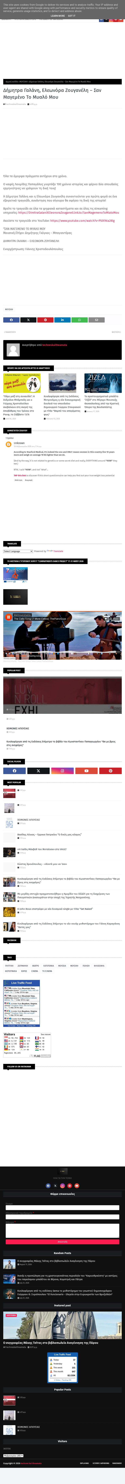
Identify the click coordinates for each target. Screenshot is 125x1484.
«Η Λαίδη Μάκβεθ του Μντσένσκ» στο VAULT (42, 849)
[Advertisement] (62, 49)
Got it (72, 16)
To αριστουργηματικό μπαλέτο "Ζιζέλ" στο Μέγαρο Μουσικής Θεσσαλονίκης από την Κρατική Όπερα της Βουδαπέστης (101, 402)
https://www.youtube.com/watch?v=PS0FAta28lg (82, 221)
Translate (58, 551)
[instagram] (62, 771)
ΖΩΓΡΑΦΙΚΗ (23, 966)
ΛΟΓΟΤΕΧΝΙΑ (48, 966)
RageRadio (117, 1463)
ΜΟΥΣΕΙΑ (62, 966)
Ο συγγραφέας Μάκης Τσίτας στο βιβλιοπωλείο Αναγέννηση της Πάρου (56, 1261)
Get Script (11, 1026)
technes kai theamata (31, 1463)
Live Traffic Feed (21, 983)
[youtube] (86, 771)
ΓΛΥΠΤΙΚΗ (9, 966)
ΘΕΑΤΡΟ (35, 966)
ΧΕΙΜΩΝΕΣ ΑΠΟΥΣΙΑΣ (18, 728)
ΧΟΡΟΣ (24, 971)
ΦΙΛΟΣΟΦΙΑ (99, 966)
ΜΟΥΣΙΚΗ (24, 82)
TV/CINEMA (47, 971)
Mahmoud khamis (9, 661)
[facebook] (14, 771)
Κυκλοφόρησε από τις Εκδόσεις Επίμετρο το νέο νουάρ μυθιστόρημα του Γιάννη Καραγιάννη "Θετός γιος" (68, 925)
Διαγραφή (28, 480)
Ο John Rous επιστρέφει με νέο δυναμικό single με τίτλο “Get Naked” (55, 908)
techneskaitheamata (16, 104)
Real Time (20, 1026)
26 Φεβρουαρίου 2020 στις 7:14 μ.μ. (28, 446)
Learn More (58, 16)
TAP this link (20, 475)
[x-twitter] (38, 771)
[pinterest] (110, 771)
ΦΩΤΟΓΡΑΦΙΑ (11, 971)
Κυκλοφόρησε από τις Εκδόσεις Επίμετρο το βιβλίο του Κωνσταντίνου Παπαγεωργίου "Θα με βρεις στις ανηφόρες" (61, 743)
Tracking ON (30, 1026)
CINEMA (34, 971)
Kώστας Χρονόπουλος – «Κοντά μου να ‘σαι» (42, 864)
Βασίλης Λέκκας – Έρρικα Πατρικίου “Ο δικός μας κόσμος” (49, 834)
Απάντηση (18, 480)
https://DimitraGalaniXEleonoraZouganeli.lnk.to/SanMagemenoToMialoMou (68, 212)
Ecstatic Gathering (101, 1463)
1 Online (57, 1380)
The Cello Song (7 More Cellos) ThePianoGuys (35, 661)
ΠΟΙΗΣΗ (86, 966)
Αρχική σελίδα (12, 82)
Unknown (19, 443)
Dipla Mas (84, 1463)
